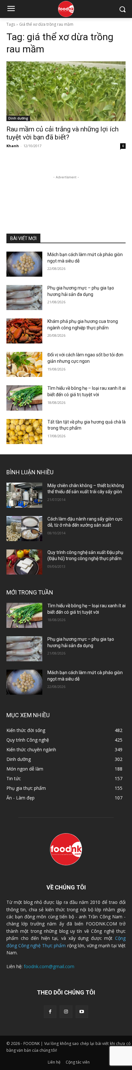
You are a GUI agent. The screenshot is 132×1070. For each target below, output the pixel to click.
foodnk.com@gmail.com (49, 966)
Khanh (12, 145)
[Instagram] (66, 1011)
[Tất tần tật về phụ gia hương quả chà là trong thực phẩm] (24, 431)
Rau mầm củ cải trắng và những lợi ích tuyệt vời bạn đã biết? (62, 133)
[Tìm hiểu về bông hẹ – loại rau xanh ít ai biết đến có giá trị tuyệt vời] (24, 397)
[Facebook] (50, 1011)
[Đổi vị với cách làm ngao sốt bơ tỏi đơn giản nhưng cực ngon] (24, 364)
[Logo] (66, 9)
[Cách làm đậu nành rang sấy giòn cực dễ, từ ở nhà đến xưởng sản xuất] (24, 528)
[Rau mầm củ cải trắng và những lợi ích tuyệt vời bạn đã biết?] (66, 91)
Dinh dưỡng (18, 118)
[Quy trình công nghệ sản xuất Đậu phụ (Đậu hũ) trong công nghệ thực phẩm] (24, 562)
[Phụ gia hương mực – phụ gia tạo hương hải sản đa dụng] (24, 297)
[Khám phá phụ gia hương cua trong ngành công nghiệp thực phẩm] (24, 330)
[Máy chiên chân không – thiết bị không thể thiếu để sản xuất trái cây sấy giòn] (24, 495)
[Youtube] (82, 1011)
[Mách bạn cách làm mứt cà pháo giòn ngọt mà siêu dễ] (24, 264)
